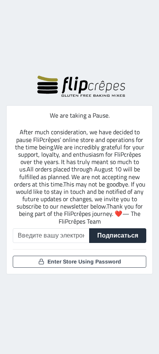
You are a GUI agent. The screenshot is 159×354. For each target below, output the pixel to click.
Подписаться (117, 235)
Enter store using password (84, 261)
